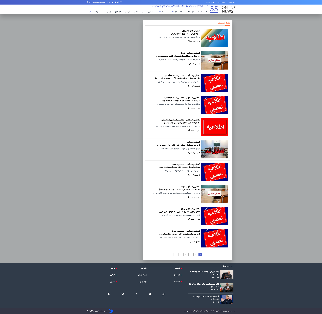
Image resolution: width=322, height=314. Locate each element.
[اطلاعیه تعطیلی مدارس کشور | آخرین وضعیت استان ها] (214, 83)
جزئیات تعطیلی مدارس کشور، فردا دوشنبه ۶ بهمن (179, 167)
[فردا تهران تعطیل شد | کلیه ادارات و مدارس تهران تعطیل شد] (214, 238)
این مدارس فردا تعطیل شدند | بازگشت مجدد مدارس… (177, 56)
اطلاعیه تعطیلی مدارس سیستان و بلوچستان (182, 122)
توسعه (191, 11)
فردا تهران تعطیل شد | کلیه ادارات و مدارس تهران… (179, 234)
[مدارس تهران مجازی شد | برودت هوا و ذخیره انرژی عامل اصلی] (214, 216)
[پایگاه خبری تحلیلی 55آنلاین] (222, 9)
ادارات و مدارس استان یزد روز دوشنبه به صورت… (179, 100)
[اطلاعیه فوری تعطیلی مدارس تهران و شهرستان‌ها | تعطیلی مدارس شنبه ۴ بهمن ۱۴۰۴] (214, 194)
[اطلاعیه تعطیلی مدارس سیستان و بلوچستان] (214, 127)
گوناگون (118, 11)
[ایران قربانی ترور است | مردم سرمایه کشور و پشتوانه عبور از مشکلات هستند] (226, 274)
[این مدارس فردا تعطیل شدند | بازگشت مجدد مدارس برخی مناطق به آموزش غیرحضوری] (214, 60)
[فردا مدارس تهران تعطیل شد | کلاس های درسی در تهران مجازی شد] (214, 149)
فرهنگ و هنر (140, 11)
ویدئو (109, 11)
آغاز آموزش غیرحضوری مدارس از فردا (185, 33)
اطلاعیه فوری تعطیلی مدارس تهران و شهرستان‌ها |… (178, 189)
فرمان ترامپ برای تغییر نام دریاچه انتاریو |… (205, 298)
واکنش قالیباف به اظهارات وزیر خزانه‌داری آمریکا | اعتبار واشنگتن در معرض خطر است (174, 6)
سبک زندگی (99, 11)
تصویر (113, 281)
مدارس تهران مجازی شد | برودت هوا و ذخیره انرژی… (178, 211)
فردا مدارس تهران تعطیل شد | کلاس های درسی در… (178, 145)
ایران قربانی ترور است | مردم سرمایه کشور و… (204, 273)
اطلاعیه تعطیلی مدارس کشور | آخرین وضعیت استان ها (177, 78)
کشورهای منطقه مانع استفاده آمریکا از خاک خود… (204, 285)
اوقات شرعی (210, 2)
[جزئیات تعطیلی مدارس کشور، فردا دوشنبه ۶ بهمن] (214, 172)
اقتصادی (178, 11)
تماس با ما (222, 2)
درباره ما (232, 2)
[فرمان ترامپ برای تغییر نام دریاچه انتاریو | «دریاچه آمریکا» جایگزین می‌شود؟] (226, 299)
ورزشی (128, 11)
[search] (90, 12)
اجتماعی (152, 11)
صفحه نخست (203, 11)
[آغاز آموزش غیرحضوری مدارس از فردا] (214, 38)
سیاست (165, 11)
